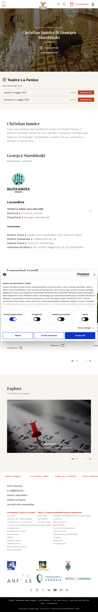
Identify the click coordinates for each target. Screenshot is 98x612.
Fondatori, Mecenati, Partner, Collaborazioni (72, 516)
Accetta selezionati (49, 335)
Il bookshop (43, 519)
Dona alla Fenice (65, 476)
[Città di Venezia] (78, 565)
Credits (77, 609)
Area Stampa (13, 476)
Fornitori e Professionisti (64, 528)
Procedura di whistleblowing (65, 534)
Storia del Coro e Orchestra (19, 522)
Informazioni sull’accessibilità (62, 609)
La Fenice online (14, 540)
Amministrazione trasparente (67, 512)
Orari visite (42, 516)
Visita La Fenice (16, 499)
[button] (86, 361)
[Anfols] (20, 578)
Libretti (10, 537)
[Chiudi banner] (94, 275)
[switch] (37, 319)
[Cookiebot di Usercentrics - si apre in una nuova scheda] (78, 274)
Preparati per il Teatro (16, 531)
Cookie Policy (34, 609)
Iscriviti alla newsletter (20, 504)
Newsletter (58, 540)
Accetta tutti (80, 335)
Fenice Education (14, 550)
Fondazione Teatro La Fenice (21, 512)
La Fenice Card (39, 476)
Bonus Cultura (59, 522)
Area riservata (59, 543)
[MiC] (20, 565)
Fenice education (17, 495)
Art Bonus (57, 519)
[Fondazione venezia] (49, 578)
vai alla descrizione (49, 52)
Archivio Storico (14, 543)
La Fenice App (44, 522)
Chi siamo (11, 516)
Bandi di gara (58, 525)
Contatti (56, 537)
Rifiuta (18, 335)
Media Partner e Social (16, 547)
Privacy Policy (23, 609)
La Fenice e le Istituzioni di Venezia (22, 525)
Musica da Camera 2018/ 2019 (49, 28)
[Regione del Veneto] (49, 565)
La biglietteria (15, 490)
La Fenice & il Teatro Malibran (20, 519)
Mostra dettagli (84, 328)
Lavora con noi (59, 531)
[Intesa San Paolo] (78, 578)
